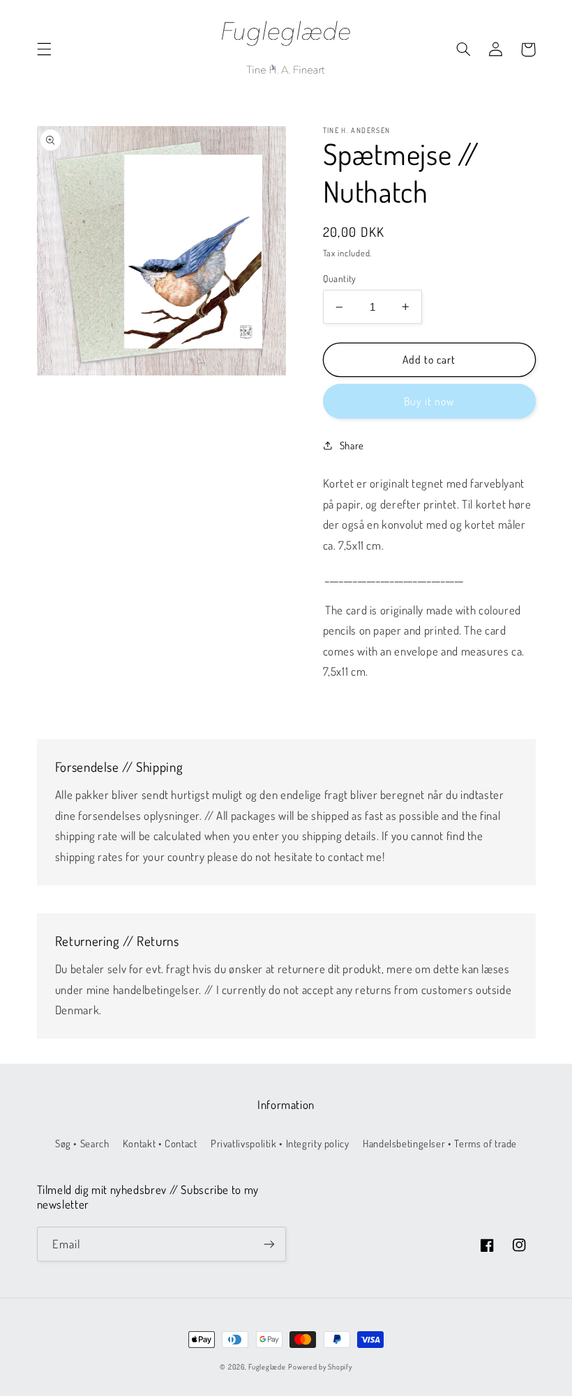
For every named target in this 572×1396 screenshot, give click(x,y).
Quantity (339, 278)
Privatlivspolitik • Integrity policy (280, 1143)
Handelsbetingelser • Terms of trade (440, 1143)
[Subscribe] (269, 1244)
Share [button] (352, 445)
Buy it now (429, 401)
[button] (44, 49)
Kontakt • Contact (160, 1143)
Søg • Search (82, 1143)
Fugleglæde (266, 1366)
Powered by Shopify (320, 1366)
